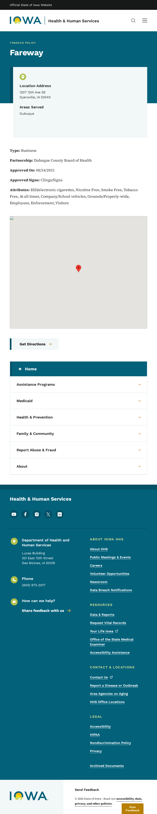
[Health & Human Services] (26, 20)
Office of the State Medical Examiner (111, 641)
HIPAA (95, 735)
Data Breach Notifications (111, 590)
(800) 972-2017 (33, 585)
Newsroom (99, 582)
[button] (78, 268)
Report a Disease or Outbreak (114, 685)
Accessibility (100, 726)
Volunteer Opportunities (109, 574)
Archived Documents (107, 766)
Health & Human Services (73, 20)
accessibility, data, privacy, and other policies (108, 801)
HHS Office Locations (107, 702)
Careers (96, 565)
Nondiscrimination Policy (110, 743)
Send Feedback (87, 790)
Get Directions (33, 344)
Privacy (96, 751)
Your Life (101, 631)
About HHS (99, 549)
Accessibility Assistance (110, 652)
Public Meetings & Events (110, 557)
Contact (99, 677)
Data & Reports (102, 615)
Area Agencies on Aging (109, 694)
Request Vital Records (108, 623)
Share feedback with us (43, 610)
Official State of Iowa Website (31, 5)
